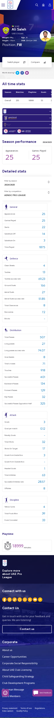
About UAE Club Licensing (17, 669)
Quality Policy (22, 711)
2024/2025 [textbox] (9, 184)
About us (7, 650)
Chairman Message (13, 689)
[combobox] (27, 185)
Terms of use (26, 708)
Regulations (40, 708)
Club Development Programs (18, 683)
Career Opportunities (14, 656)
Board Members (11, 696)
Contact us (27, 629)
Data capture (7, 711)
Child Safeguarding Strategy (18, 676)
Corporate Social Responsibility (20, 663)
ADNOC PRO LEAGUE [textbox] (15, 195)
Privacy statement (9, 708)
